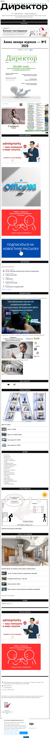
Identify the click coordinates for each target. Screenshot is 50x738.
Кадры (5, 461)
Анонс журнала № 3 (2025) (13, 440)
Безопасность (7, 456)
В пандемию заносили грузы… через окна (17, 578)
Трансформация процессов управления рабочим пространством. (31, 298)
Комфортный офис (8, 463)
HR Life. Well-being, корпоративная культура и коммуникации (22, 271)
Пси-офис (6, 475)
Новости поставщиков (9, 470)
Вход (24, 20)
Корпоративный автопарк (10, 481)
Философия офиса (8, 479)
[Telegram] (32, 50)
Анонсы (26, 49)
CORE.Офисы (9, 279)
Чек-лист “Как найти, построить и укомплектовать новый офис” (22, 573)
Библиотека (7, 457)
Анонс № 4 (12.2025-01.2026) (14, 434)
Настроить (7, 732)
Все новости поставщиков (8, 595)
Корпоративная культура (10, 464)
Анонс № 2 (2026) (6, 424)
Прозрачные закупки (9, 474)
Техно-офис (7, 477)
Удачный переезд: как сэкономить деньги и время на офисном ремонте (19, 569)
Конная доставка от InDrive (13, 584)
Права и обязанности (9, 472)
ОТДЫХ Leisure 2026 (11, 275)
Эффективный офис (9, 483)
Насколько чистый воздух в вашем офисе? (12, 528)
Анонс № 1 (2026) (11, 429)
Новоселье (6, 468)
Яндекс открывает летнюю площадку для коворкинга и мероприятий (23, 589)
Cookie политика (14, 729)
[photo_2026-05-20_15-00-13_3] (25, 31)
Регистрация (24, 23)
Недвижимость (8, 467)
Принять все (23, 732)
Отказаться (15, 732)
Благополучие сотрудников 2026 (14, 287)
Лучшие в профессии (9, 466)
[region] (15, 727)
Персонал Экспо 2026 (11, 283)
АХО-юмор (6, 455)
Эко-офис (6, 482)
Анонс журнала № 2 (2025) (13, 445)
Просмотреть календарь (6, 289)
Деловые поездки (8, 459)
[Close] (28, 719)
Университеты (7, 478)
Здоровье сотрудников (9, 460)
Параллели (7, 471)
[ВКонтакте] (30, 50)
